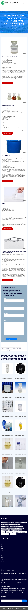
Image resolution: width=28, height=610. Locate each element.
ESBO (2, 559)
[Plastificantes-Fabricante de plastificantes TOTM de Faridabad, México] (7, 388)
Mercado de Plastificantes (14, 526)
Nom (5, 298)
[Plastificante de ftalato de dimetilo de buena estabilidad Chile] (20, 483)
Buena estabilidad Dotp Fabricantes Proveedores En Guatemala (14, 592)
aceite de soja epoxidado (6, 522)
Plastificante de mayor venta (12, 528)
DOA (2, 550)
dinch (2, 546)
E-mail (5, 306)
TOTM (2, 566)
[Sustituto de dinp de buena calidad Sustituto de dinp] (7, 483)
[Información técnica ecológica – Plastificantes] (20, 388)
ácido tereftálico (13, 534)
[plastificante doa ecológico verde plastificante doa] (7, 426)
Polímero (7, 532)
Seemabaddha (4, 350)
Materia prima (8, 348)
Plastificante (19, 348)
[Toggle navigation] (14, 7)
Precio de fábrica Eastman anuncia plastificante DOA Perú (12, 590)
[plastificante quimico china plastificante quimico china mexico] (7, 407)
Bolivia (3, 348)
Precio (12, 532)
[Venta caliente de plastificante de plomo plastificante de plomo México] (20, 464)
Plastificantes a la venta (6, 530)
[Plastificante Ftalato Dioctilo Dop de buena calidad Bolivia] (20, 502)
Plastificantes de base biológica (16, 530)
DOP (2, 553)
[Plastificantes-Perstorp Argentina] (20, 426)
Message (5, 320)
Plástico (13, 348)
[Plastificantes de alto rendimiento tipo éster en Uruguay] (20, 445)
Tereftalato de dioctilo (5, 534)
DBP (2, 544)
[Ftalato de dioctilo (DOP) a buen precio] (20, 407)
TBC (2, 564)
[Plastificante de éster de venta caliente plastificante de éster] (7, 502)
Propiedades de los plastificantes (20, 532)
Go (24, 600)
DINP (2, 548)
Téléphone (6, 313)
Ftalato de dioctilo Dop (15, 524)
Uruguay (9, 350)
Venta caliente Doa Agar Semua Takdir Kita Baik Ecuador (12, 582)
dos (1, 555)
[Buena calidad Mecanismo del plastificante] (20, 369)
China (13, 522)
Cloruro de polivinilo (18, 522)
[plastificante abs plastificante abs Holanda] (7, 445)
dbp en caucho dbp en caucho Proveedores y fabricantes (12, 577)
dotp (2, 557)
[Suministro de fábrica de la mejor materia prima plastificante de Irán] (7, 464)
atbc (2, 542)
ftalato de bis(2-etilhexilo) (6, 524)
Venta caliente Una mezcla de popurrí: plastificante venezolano (13, 588)
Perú (21, 526)
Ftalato (25, 522)
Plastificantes (21, 528)
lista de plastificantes (5, 526)
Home (15, 25)
